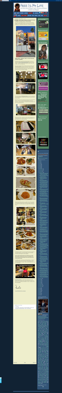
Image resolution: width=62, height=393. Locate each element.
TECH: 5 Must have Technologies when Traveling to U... (43, 204)
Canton (47, 329)
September (41, 172)
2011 (39, 290)
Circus (46, 331)
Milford (46, 359)
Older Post (34, 362)
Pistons (39, 366)
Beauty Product (44, 323)
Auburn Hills (44, 322)
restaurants (42, 97)
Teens (47, 375)
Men (43, 359)
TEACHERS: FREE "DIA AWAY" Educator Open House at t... (43, 178)
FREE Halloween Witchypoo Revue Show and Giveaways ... (43, 196)
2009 (39, 292)
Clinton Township (40, 332)
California (44, 329)
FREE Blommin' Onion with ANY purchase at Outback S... (43, 266)
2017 (39, 164)
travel (43, 96)
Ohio (38, 364)
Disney (39, 336)
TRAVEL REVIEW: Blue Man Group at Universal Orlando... (43, 248)
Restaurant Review (21, 308)
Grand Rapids (46, 349)
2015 (39, 166)
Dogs (42, 336)
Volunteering (45, 380)
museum (39, 383)
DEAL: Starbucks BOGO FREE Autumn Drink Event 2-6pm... (43, 237)
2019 (39, 162)
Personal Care (41, 365)
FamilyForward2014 (27, 307)
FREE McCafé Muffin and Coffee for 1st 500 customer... (43, 242)
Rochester (41, 368)
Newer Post (15, 362)
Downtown (46, 336)
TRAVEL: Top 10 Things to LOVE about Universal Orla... (43, 212)
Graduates (42, 349)
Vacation (47, 378)
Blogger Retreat (26, 62)
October (41, 171)
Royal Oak (45, 369)
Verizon (46, 379)
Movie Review (40, 361)
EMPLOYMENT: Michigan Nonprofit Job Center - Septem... (43, 218)
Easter (46, 337)
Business (44, 328)
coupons (44, 382)
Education (43, 338)
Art (40, 322)
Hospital (45, 352)
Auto (38, 323)
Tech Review (46, 374)
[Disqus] (25, 322)
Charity (40, 330)
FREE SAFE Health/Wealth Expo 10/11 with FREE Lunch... (43, 209)
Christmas (42, 331)
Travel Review (29, 308)
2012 (39, 289)
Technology (42, 375)
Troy (45, 377)
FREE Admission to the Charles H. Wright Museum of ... (43, 215)
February (41, 285)
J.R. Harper (39, 315)
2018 (39, 163)
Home (25, 362)
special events (40, 96)
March (41, 284)
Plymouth (42, 366)
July (40, 279)
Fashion (15, 15)
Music (41, 362)
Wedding (39, 381)
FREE (40, 341)
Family (18, 307)
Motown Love (45, 360)
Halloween (46, 350)
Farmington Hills (46, 343)
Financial (43, 345)
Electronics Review (44, 339)
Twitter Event (42, 378)
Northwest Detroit (40, 363)
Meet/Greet (39, 359)
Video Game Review (40, 380)
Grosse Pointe (41, 350)
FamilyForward (22, 307)
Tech (33, 15)
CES (41, 329)
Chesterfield (45, 330)
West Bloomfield (44, 381)
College (46, 332)
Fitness (47, 345)
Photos (46, 365)
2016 (39, 165)
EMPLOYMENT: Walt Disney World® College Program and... (43, 187)
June (40, 280)
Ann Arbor (43, 321)
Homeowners (40, 352)
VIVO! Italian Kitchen (18, 279)
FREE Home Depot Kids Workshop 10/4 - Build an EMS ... (43, 207)
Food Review (17, 308)
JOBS (39, 15)
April (47, 321)
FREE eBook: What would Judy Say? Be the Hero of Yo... (43, 254)
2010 (39, 291)
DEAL (45, 333)
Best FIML (29, 15)
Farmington (41, 343)
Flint (40, 346)
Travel (19, 15)
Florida (31, 307)
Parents (47, 364)
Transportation (43, 376)
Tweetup (39, 378)
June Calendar (24, 15)
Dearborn (39, 335)
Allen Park (39, 321)
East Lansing (41, 337)
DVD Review (45, 334)
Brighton (39, 328)
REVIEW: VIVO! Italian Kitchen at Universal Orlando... (42, 261)
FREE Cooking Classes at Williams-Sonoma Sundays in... (43, 201)
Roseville (42, 369)
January (41, 286)
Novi (45, 363)
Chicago (39, 331)
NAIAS (46, 362)
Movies (36, 15)
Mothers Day (40, 360)
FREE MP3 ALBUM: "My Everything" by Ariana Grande (42, 225)
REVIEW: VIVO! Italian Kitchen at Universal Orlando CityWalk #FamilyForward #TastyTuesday (25, 21)
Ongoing (42, 364)
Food (42, 15)
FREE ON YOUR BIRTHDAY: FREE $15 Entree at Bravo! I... (43, 232)
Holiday (45, 351)
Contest (39, 333)
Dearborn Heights (45, 335)
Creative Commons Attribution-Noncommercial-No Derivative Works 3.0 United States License (43, 317)
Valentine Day (41, 379)
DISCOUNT (40, 334)
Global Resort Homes (43, 348)
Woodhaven (39, 382)
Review (47, 367)
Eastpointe (39, 338)
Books (40, 327)
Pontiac (46, 366)
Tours (39, 376)
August (41, 278)
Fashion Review (46, 344)
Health (40, 351)
